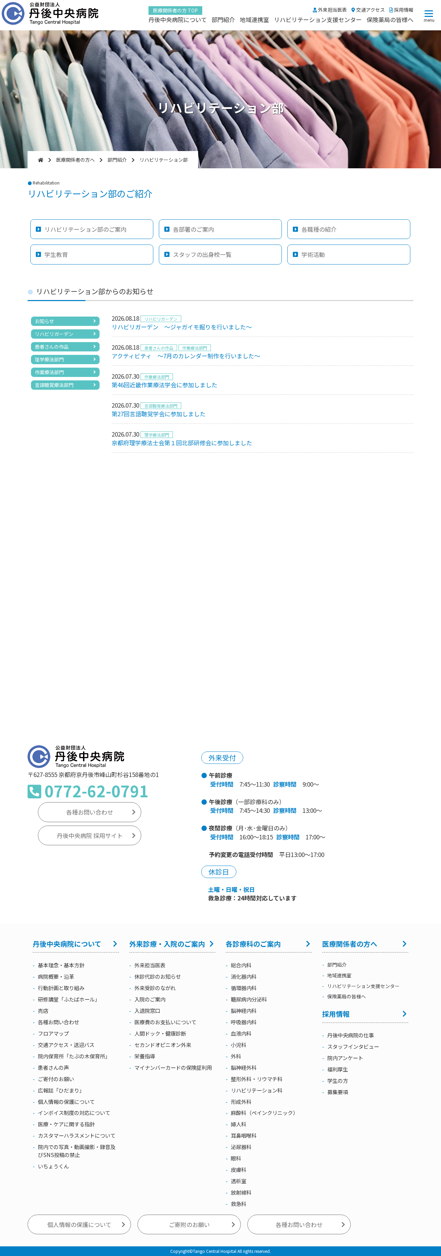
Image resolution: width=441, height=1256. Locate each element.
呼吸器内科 (244, 1022)
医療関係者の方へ (349, 944)
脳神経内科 (244, 1010)
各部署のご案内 (193, 229)
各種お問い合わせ (89, 812)
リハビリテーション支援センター (318, 19)
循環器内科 (244, 987)
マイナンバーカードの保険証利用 (173, 1067)
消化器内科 (244, 976)
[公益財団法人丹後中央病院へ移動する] (40, 159)
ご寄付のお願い (56, 1079)
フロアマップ (53, 1033)
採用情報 (403, 9)
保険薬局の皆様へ (390, 19)
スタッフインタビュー (353, 1046)
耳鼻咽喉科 (244, 1135)
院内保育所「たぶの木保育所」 (74, 1056)
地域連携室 (254, 19)
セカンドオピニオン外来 (162, 1044)
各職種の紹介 (319, 229)
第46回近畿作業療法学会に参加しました (164, 384)
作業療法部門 (49, 372)
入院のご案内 (149, 999)
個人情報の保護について (66, 1101)
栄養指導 (144, 1056)
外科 (236, 1056)
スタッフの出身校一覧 (202, 254)
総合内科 (241, 965)
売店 (43, 1010)
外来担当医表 (332, 9)
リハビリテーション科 (257, 1090)
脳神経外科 (244, 1067)
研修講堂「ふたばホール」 (69, 999)
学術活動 (313, 254)
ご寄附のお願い (189, 1224)
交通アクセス (370, 9)
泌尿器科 (241, 1146)
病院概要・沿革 (56, 976)
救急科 (238, 1203)
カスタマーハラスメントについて (76, 1135)
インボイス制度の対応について (74, 1112)
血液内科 (241, 1033)
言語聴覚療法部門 (54, 384)
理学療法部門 (49, 359)
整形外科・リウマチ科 (257, 1079)
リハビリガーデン (54, 333)
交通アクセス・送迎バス (66, 1044)
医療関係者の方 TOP (175, 10)
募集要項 (337, 1092)
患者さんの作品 (52, 346)
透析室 (238, 1181)
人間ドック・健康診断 (160, 1033)
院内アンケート (345, 1057)
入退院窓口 (147, 1010)
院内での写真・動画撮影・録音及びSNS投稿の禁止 (76, 1150)
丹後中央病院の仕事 (350, 1035)
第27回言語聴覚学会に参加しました (159, 413)
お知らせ (44, 321)
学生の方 (337, 1080)
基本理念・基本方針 (61, 965)
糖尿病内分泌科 (249, 999)
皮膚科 (238, 1169)
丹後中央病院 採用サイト (90, 835)
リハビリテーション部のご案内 (85, 229)
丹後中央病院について (177, 19)
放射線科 (241, 1192)
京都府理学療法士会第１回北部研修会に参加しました (182, 442)
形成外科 (241, 1101)
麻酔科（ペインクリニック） (264, 1112)
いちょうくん (53, 1166)
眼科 (236, 1158)
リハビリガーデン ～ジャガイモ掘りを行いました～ (182, 326)
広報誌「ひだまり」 (61, 1090)
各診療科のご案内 (253, 944)
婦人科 (238, 1124)
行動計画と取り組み (61, 987)
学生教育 (56, 254)
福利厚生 (337, 1069)
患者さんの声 (53, 1067)
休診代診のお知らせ (157, 976)
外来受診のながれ (155, 987)
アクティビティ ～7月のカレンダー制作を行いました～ (186, 355)
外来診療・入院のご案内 (167, 944)
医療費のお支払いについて (165, 1022)
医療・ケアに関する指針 (66, 1124)
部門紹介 (223, 19)
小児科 (238, 1044)
